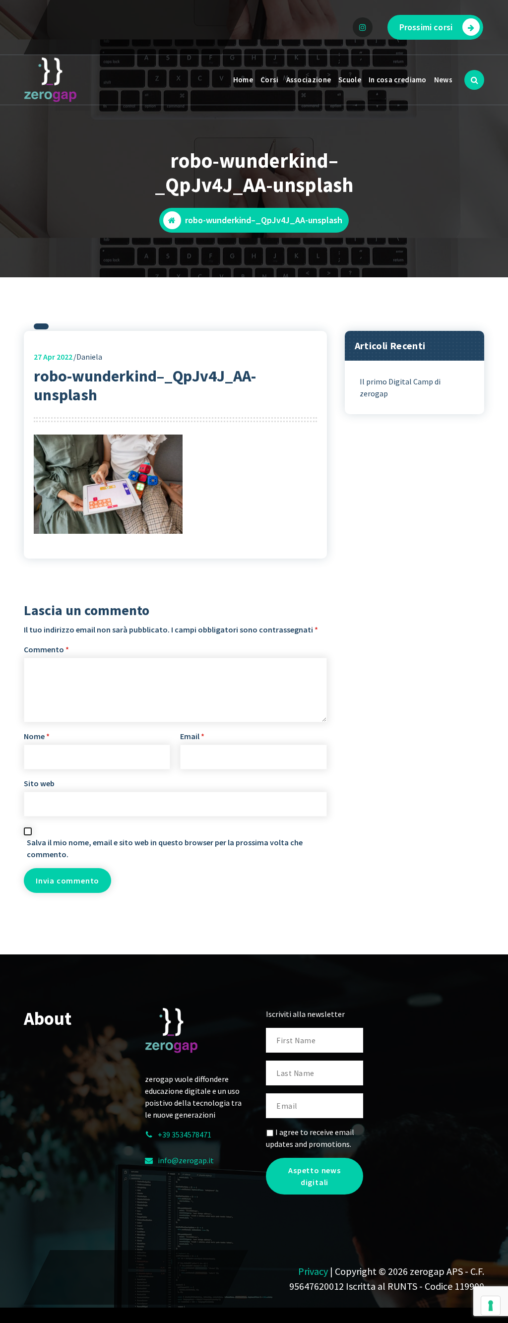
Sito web (39, 783)
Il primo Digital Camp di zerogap (400, 387)
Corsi (269, 79)
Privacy (313, 1271)
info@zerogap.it (186, 1160)
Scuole (349, 79)
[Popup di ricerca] (474, 80)
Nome (37, 736)
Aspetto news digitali (314, 1176)
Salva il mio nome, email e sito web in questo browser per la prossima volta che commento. (165, 848)
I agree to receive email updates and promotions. (310, 1138)
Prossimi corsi (425, 27)
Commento (46, 649)
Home (243, 79)
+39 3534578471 (184, 1134)
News (443, 79)
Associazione (308, 79)
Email (192, 736)
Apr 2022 (53, 357)
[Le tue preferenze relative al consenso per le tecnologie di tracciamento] (490, 1305)
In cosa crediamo (398, 79)
